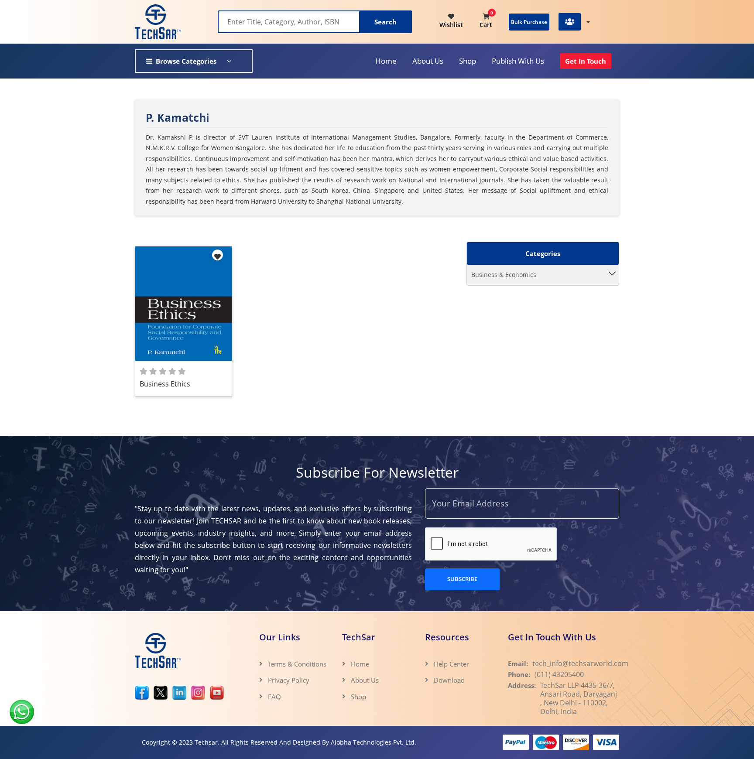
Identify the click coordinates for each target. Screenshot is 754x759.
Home (386, 61)
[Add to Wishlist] (217, 255)
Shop (467, 61)
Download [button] (450, 680)
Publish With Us (518, 61)
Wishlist (451, 25)
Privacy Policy (288, 680)
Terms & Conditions (297, 664)
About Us (365, 680)
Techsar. (207, 742)
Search (385, 21)
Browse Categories (186, 61)
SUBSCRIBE (462, 579)
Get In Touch (585, 61)
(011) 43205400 (559, 674)
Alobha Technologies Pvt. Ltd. (373, 742)
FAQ (274, 696)
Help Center (451, 664)
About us (427, 61)
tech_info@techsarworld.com (580, 663)
